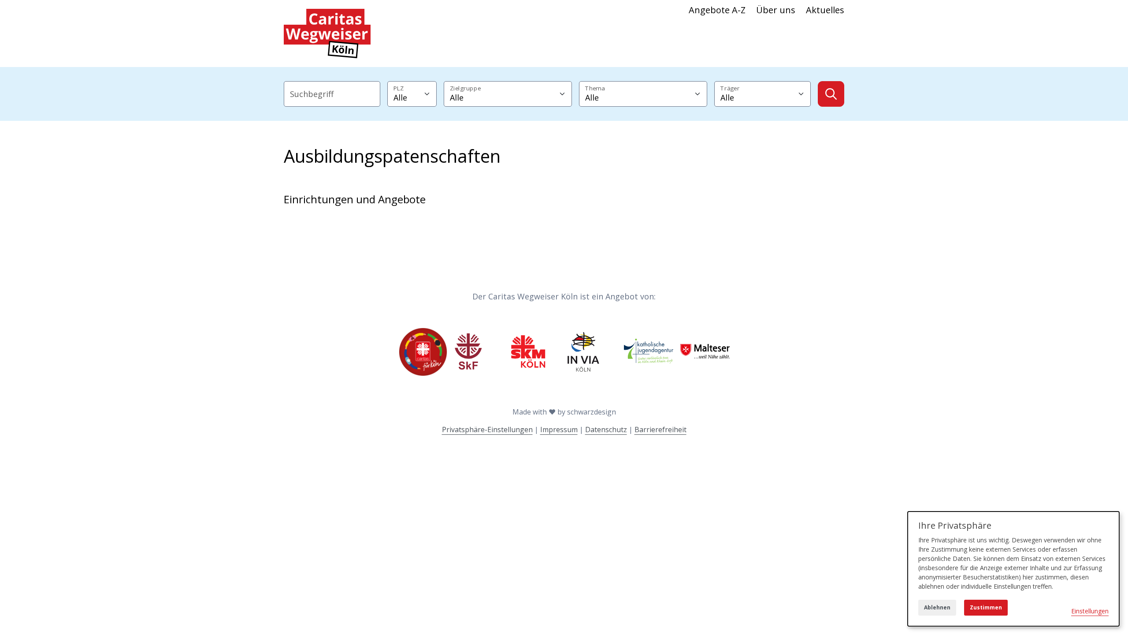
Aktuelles (825, 10)
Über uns (775, 10)
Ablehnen (937, 607)
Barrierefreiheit (660, 429)
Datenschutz (606, 429)
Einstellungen (1090, 611)
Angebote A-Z (717, 10)
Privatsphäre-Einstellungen (487, 429)
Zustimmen (986, 607)
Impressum (559, 429)
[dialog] (1013, 569)
